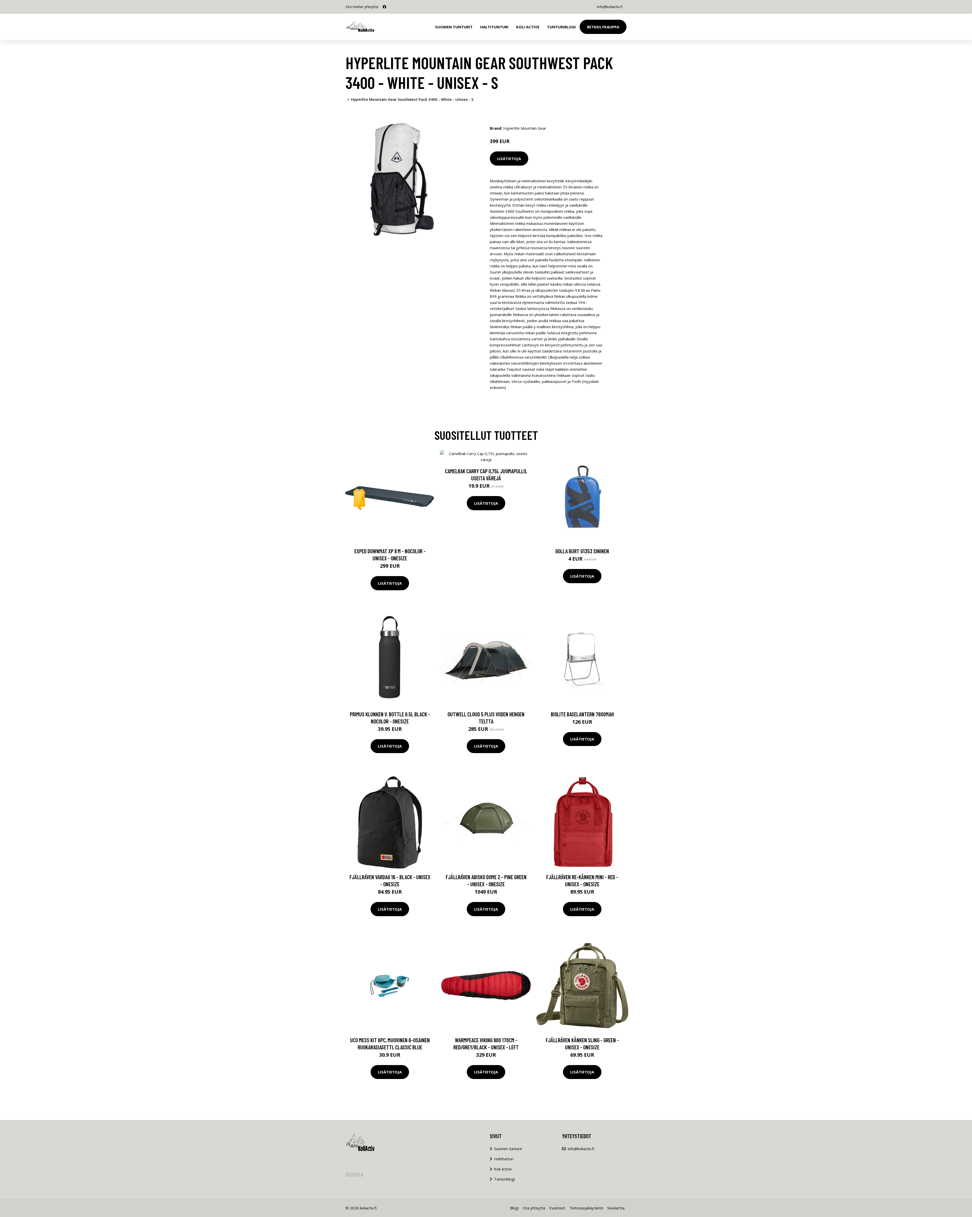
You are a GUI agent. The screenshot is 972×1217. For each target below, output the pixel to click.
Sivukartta (615, 1207)
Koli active (503, 1168)
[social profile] (384, 7)
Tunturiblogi (561, 26)
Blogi (514, 1207)
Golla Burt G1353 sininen (582, 551)
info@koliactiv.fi (609, 6)
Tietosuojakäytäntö (586, 1207)
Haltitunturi (494, 26)
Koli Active (527, 26)
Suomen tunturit (454, 26)
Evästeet (557, 1207)
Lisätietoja (509, 158)
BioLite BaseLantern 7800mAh (582, 714)
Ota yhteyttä (534, 1207)
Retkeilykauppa (603, 26)
